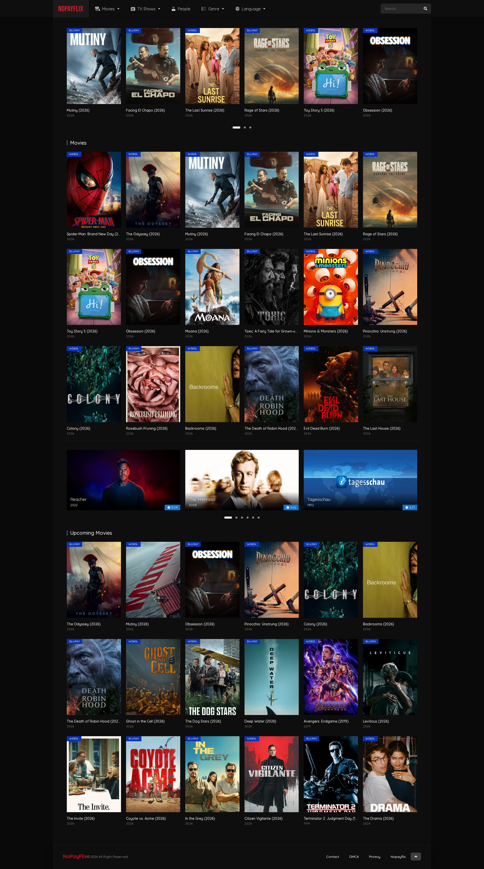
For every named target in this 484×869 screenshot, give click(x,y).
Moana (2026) (374, 110)
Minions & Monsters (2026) (326, 331)
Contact (332, 857)
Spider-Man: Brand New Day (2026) (96, 234)
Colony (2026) (78, 428)
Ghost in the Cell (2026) (145, 721)
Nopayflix (398, 857)
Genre (213, 8)
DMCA (354, 857)
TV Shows (146, 8)
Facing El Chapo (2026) (86, 110)
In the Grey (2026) (200, 818)
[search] (425, 9)
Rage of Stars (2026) (202, 110)
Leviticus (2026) (376, 721)
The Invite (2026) (81, 818)
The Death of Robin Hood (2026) (272, 428)
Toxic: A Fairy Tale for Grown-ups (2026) (278, 331)
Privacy (374, 857)
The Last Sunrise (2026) (145, 110)
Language (251, 8)
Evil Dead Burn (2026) (322, 428)
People (183, 8)
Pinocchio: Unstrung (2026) (385, 331)
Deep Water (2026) (260, 721)
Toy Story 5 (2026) (260, 110)
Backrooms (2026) (200, 428)
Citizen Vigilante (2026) (264, 818)
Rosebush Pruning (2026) (147, 428)
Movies (108, 8)
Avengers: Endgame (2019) (326, 721)
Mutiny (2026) (196, 234)
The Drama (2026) (378, 818)
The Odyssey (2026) (143, 234)
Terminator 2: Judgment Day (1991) (333, 818)
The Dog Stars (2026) (203, 721)
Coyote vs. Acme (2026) (146, 818)
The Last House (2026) (382, 428)
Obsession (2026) (318, 110)
